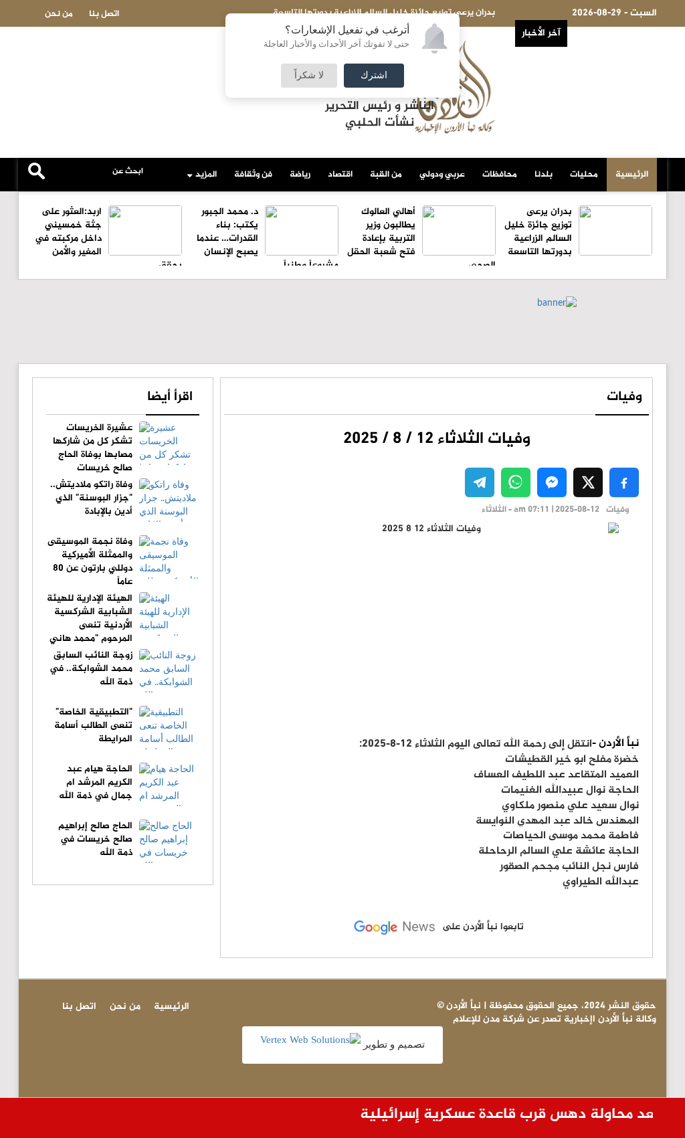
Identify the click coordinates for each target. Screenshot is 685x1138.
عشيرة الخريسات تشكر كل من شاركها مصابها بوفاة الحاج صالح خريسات (92, 448)
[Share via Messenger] (552, 482)
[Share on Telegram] (479, 482)
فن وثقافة (253, 174)
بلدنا (543, 174)
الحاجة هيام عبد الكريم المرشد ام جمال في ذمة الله (95, 782)
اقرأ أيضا (170, 397)
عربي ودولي (442, 174)
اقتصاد (340, 174)
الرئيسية (631, 174)
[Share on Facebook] (624, 482)
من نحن (59, 14)
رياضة (300, 174)
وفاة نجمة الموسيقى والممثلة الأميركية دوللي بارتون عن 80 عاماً (89, 561)
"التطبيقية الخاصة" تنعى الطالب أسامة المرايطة (93, 725)
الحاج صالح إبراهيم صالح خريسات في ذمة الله (95, 839)
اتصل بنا (104, 14)
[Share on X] (588, 482)
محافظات (499, 174)
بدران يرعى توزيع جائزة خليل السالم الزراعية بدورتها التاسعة (538, 232)
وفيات (624, 397)
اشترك (374, 75)
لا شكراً (309, 75)
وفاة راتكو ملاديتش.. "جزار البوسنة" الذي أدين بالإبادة (91, 498)
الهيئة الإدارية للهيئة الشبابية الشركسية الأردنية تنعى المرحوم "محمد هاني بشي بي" (123, 625)
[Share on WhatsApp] (515, 482)
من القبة (386, 174)
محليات (584, 174)
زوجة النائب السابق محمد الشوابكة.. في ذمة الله (91, 669)
